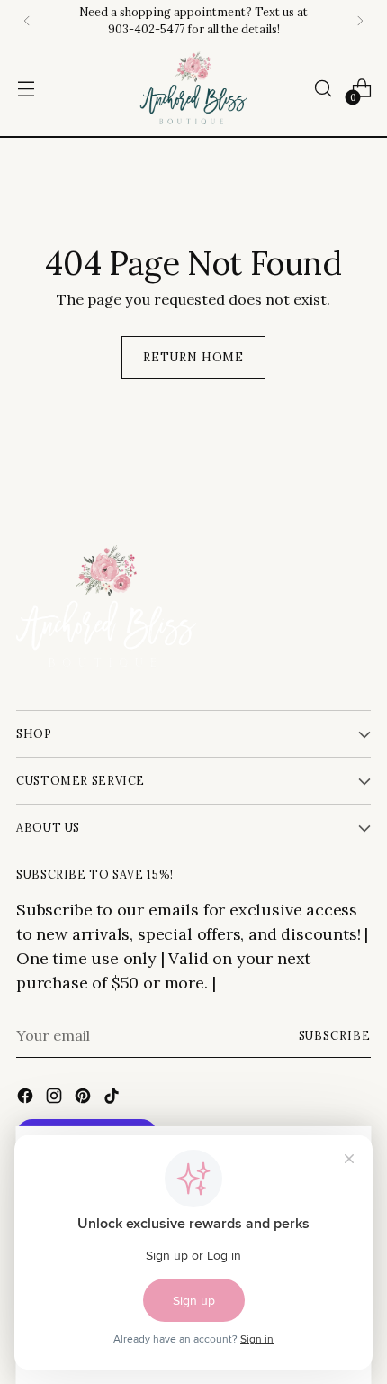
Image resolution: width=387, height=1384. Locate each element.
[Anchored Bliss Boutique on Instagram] (56, 1098)
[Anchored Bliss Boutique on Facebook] (27, 1098)
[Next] (360, 20)
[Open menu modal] (25, 88)
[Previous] (27, 20)
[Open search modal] (322, 88)
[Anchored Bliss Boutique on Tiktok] (113, 1098)
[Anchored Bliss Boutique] (194, 89)
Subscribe (335, 1035)
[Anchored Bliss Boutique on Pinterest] (84, 1098)
